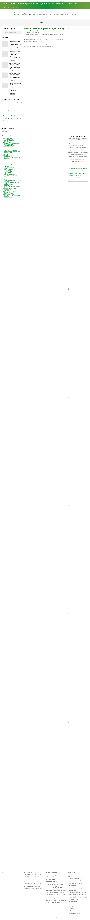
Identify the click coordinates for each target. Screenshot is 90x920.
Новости (37, 32)
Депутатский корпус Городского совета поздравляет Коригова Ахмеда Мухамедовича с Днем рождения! (15, 66)
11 (8, 113)
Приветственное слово (78, 136)
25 (8, 118)
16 (3, 115)
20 (14, 115)
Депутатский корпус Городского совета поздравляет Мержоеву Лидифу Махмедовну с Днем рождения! (15, 44)
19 (11, 115)
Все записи (4, 40)
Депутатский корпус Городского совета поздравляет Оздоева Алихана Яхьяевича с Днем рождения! (15, 76)
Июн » (7, 124)
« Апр (3, 124)
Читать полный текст (78, 163)
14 (17, 113)
